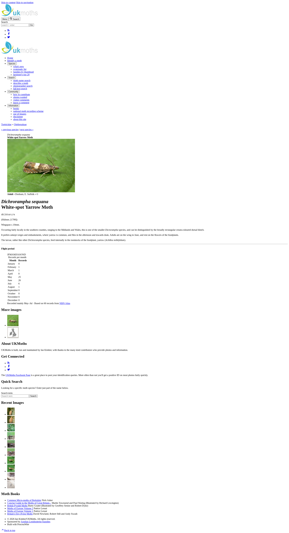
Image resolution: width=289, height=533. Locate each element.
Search (4, 22)
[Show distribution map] (13, 337)
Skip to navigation (24, 2)
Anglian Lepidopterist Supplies (35, 521)
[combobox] (15, 25)
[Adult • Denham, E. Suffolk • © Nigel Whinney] (13, 325)
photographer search (23, 86)
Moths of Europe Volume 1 (20, 511)
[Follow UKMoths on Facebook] (8, 34)
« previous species (10, 129)
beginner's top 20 (21, 74)
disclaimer (18, 116)
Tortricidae (6, 124)
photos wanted (20, 97)
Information (13, 105)
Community (13, 91)
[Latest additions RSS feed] (8, 30)
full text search (20, 88)
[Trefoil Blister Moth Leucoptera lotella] (11, 430)
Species (12, 63)
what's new (18, 66)
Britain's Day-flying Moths (20, 514)
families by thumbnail (23, 72)
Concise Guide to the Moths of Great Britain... (29, 503)
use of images (19, 114)
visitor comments (21, 100)
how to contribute (21, 94)
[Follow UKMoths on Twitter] (8, 37)
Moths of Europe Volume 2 (20, 508)
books (16, 108)
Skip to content (8, 2)
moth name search (21, 80)
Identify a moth (14, 60)
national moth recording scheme (28, 111)
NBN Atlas (64, 303)
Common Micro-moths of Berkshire (24, 500)
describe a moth (20, 83)
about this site (19, 119)
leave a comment (21, 102)
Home (10, 58)
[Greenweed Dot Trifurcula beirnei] (11, 463)
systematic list (19, 69)
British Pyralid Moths (17, 505)
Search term (6, 393)
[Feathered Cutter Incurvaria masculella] (11, 414)
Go (31, 25)
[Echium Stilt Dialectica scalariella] (11, 479)
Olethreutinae (20, 124)
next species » (26, 129)
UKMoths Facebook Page (18, 375)
